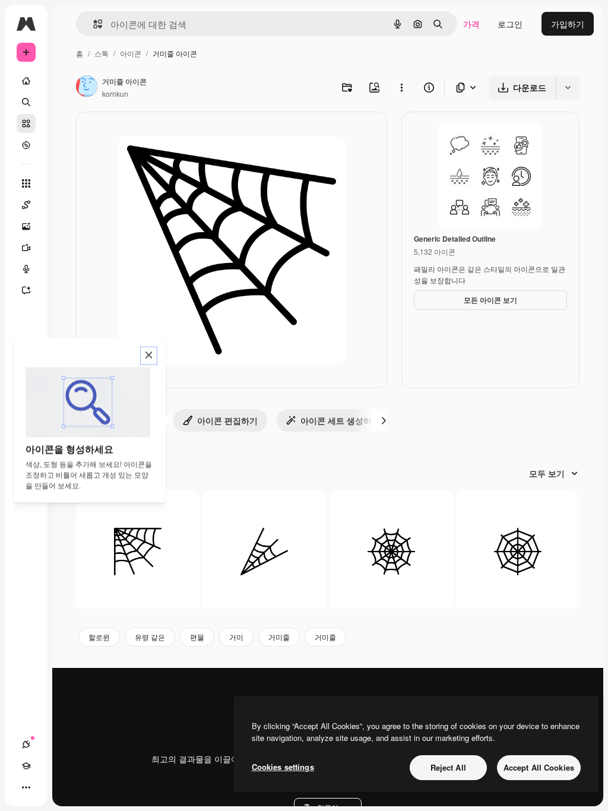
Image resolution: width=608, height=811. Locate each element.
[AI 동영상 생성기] (26, 247)
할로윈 (99, 637)
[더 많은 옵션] (401, 87)
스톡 (101, 53)
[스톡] (26, 123)
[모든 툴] (26, 183)
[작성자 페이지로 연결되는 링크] (86, 87)
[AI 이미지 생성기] (26, 226)
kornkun (115, 93)
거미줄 (279, 637)
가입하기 (567, 24)
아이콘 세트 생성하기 (340, 420)
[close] (149, 356)
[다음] (383, 420)
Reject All (448, 767)
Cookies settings (283, 766)
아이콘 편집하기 (227, 420)
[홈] (26, 80)
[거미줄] (138, 551)
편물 (197, 637)
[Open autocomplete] (93, 24)
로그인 (510, 24)
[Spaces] (26, 204)
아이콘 (130, 53)
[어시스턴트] (26, 290)
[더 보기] (26, 787)
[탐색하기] (26, 144)
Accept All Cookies (539, 767)
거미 (236, 637)
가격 (471, 24)
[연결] (26, 744)
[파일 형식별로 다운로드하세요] (466, 87)
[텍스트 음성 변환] (26, 268)
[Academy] (26, 765)
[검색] (26, 102)
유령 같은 (150, 637)
